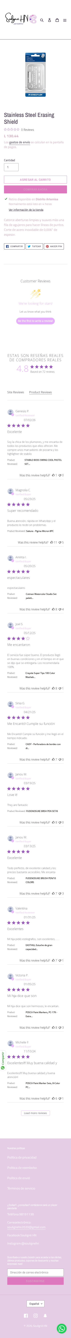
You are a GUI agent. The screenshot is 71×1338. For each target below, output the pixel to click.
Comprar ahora (35, 189)
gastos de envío (19, 142)
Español (34, 1303)
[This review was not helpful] (60, 475)
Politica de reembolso (22, 1167)
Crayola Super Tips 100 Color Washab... (40, 675)
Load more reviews (35, 1113)
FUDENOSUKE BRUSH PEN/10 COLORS (41, 880)
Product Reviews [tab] (40, 392)
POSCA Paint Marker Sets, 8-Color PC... (43, 1085)
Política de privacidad (22, 1157)
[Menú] (65, 19)
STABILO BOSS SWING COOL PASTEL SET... (43, 461)
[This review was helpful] (53, 475)
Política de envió (18, 1178)
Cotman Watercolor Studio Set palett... (41, 596)
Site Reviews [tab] (15, 392)
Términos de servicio (21, 1188)
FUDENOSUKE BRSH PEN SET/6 (42, 811)
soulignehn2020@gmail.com (26, 1227)
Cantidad (9, 160)
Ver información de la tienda (26, 210)
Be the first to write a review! (35, 321)
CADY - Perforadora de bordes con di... (43, 746)
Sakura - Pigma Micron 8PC (40, 531)
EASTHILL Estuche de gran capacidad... (39, 947)
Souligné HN (40, 1326)
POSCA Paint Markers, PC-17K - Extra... (41, 1014)
